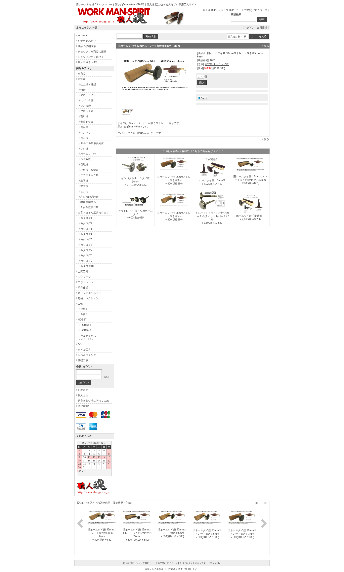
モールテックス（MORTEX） (87, 337)
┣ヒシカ (83, 191)
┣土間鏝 (83, 180)
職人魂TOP (209, 10)
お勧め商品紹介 (87, 40)
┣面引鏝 (83, 116)
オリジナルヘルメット (91, 292)
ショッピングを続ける (91, 56)
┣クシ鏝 (83, 148)
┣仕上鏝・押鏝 (87, 84)
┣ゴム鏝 (83, 137)
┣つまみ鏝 (84, 159)
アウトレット (85, 282)
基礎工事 (83, 360)
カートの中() (244, 10)
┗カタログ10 (86, 266)
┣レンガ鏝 (84, 105)
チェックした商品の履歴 (92, 51)
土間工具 (83, 271)
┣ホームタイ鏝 (87, 153)
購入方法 (83, 395)
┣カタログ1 (85, 218)
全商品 (82, 73)
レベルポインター (88, 354)
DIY (80, 344)
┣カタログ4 (85, 234)
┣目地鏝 (83, 164)
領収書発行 (84, 406)
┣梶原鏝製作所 (87, 202)
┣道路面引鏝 (85, 121)
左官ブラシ (84, 276)
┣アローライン (87, 95)
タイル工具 (84, 349)
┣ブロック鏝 (85, 111)
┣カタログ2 (85, 223)
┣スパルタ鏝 (85, 100)
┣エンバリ (84, 132)
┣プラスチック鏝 (88, 175)
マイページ (260, 10)
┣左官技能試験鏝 (88, 196)
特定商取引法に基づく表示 (93, 400)
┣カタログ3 (85, 228)
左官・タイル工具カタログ (93, 212)
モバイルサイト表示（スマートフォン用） (200, 563)
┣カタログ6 (85, 244)
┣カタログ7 (85, 250)
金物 (80, 303)
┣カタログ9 (85, 260)
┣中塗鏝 (83, 186)
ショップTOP (226, 10)
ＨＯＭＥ (83, 35)
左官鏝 (82, 79)
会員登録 (262, 27)
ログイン (249, 27)
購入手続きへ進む (88, 62)
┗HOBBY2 (84, 330)
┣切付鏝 (83, 127)
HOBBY (82, 319)
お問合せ (83, 389)
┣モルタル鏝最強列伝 (91, 143)
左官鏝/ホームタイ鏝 (217, 64)
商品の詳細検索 (87, 46)
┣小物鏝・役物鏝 (88, 169)
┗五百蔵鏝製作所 (88, 207)
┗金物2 (82, 314)
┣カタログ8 (85, 255)
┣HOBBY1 (84, 324)
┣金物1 (82, 308)
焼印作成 (83, 287)
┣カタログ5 (85, 239)
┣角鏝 (82, 89)
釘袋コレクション (88, 298)
